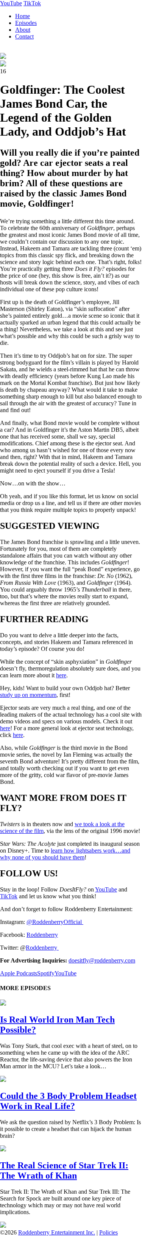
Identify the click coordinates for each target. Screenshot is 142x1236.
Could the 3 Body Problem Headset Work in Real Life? (68, 1101)
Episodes (26, 23)
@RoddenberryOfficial (55, 922)
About (22, 29)
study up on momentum (28, 695)
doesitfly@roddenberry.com (102, 960)
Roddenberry (42, 935)
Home (22, 16)
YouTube (11, 3)
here (61, 675)
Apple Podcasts (18, 973)
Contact (24, 36)
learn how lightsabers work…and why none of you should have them (65, 854)
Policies (108, 1232)
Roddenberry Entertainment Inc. (56, 1232)
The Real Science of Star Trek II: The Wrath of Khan (64, 1170)
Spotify (46, 973)
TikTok (32, 3)
